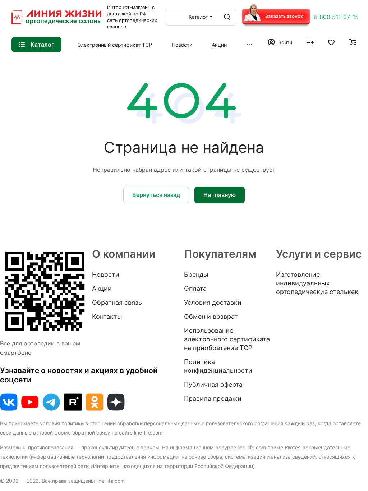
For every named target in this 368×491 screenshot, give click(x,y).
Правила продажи (213, 398)
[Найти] (227, 17)
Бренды (196, 274)
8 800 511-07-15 (336, 16)
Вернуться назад (156, 194)
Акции (102, 288)
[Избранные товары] (331, 41)
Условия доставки (213, 302)
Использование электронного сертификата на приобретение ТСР (227, 339)
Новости (105, 274)
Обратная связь (117, 302)
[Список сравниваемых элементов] (310, 41)
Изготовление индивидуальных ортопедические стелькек (317, 283)
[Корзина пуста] (352, 41)
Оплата (195, 288)
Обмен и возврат (211, 316)
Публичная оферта (213, 384)
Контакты (107, 316)
